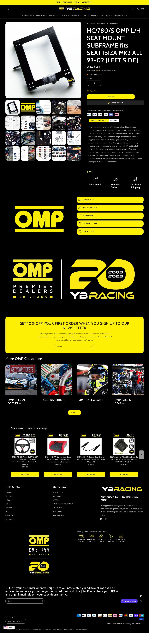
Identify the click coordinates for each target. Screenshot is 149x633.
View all (74, 413)
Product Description (99, 120)
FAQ (7, 511)
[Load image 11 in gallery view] (12, 138)
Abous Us (8, 492)
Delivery (8, 500)
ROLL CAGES (57, 511)
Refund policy (37, 629)
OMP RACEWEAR (90, 400)
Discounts (8, 508)
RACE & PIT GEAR (59, 508)
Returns (8, 504)
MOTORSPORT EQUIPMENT (63, 504)
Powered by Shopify (24, 629)
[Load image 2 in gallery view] (28, 107)
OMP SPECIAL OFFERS (17, 401)
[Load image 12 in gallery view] (28, 138)
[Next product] (141, 454)
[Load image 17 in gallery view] (28, 153)
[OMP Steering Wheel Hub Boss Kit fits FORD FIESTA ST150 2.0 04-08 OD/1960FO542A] (124, 444)
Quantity (89, 79)
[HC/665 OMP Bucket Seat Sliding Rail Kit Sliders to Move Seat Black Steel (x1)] (91, 444)
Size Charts (9, 496)
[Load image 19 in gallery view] (59, 153)
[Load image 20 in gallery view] (74, 153)
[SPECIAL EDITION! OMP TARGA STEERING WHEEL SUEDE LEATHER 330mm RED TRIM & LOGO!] (25, 444)
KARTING (56, 500)
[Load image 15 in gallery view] (74, 138)
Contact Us (9, 515)
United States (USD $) (15, 621)
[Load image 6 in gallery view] (12, 123)
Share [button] (91, 172)
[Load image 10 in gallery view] (74, 123)
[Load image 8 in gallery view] (43, 123)
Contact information (81, 629)
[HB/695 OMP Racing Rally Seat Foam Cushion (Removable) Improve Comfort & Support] (58, 444)
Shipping (98, 70)
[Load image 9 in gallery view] (59, 123)
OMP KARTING (52, 400)
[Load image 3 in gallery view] (43, 107)
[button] (7, 8)
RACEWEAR (57, 496)
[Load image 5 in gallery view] (74, 107)
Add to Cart (25, 474)
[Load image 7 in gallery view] (28, 123)
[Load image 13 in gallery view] (43, 138)
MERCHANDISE (58, 515)
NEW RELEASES (58, 492)
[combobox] (9, 627)
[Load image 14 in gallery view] (59, 138)
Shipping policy (68, 629)
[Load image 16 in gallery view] (12, 153)
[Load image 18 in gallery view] (43, 153)
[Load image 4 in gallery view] (59, 107)
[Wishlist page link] (133, 9)
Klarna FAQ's (9, 519)
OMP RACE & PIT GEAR (125, 401)
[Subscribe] (91, 346)
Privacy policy (47, 629)
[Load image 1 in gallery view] (12, 107)
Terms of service (57, 629)
